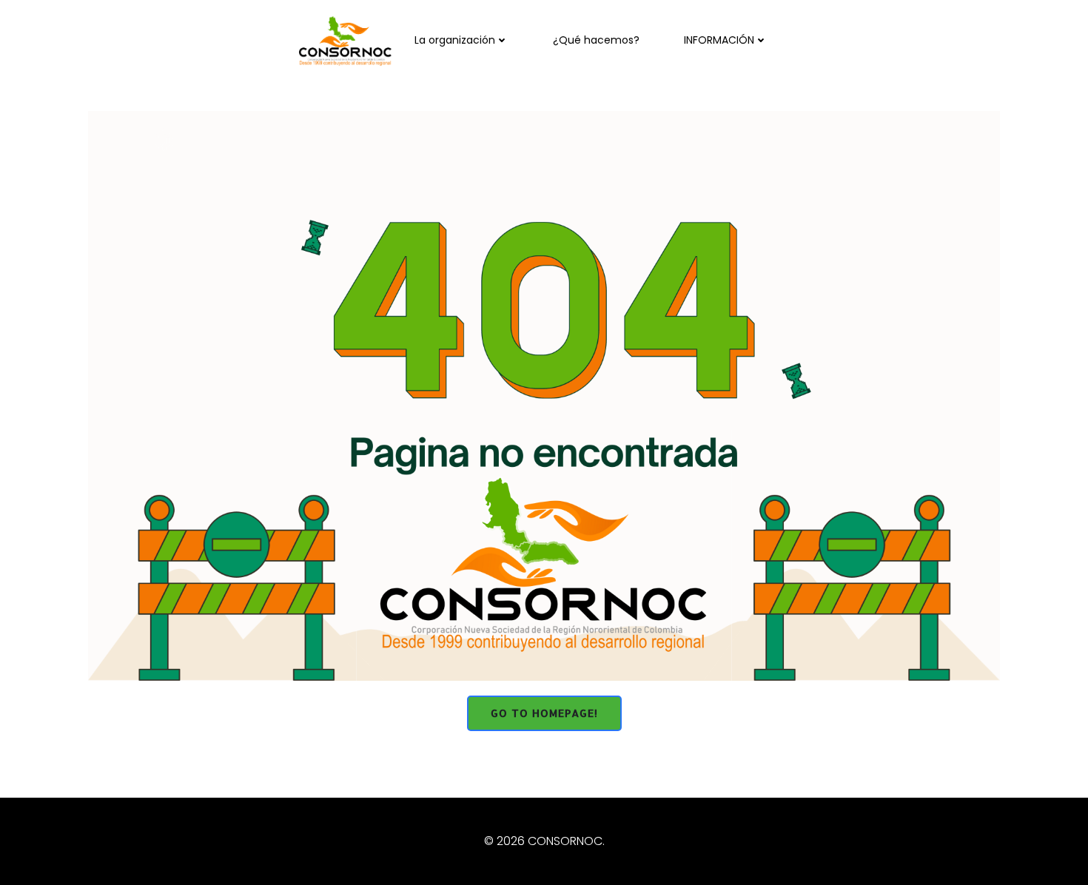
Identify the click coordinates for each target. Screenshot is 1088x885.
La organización (454, 40)
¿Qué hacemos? (596, 40)
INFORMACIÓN (719, 40)
